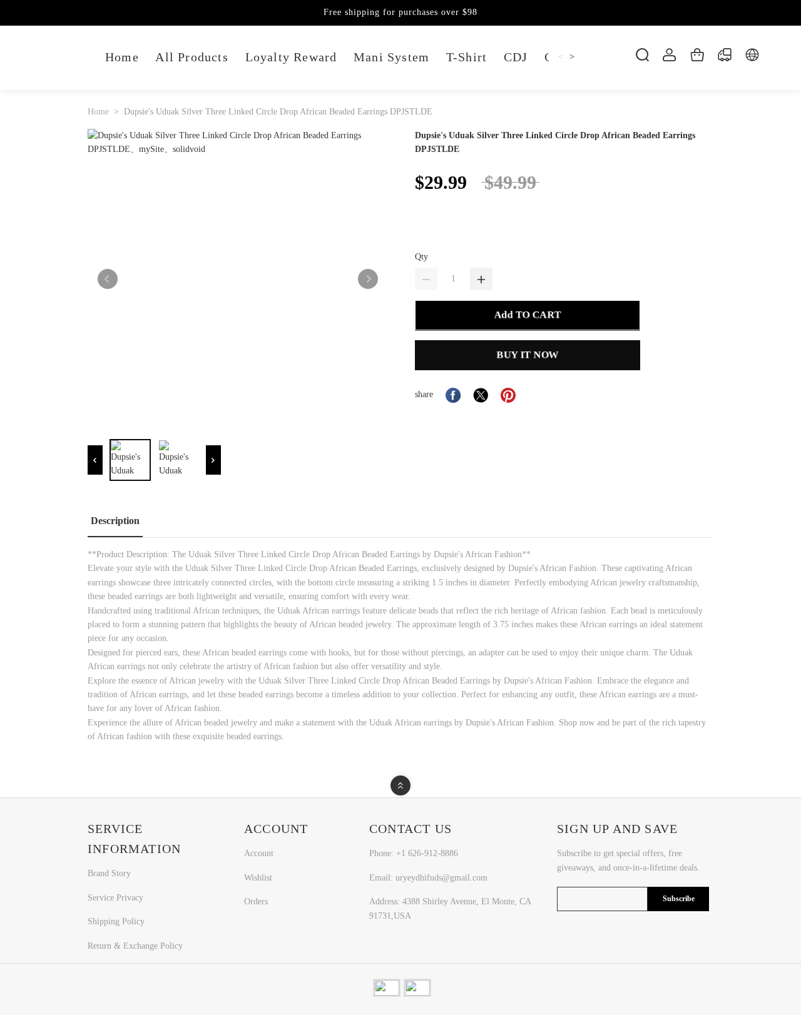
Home (98, 111)
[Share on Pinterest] (508, 395)
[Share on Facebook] (453, 395)
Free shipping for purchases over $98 (400, 12)
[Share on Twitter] (480, 395)
